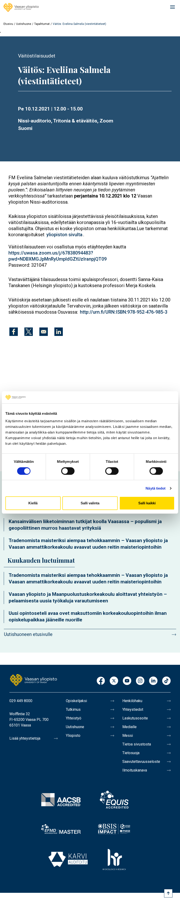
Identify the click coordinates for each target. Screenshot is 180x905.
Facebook (101, 681)
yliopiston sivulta (64, 234)
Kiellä (33, 503)
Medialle (129, 727)
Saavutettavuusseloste (141, 761)
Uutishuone (23, 24)
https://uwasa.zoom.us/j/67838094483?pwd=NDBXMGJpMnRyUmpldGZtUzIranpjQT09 (57, 256)
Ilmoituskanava (134, 770)
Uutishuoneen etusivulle (28, 634)
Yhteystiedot (132, 709)
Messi (127, 735)
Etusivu (8, 24)
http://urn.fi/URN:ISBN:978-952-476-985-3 (123, 312)
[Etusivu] (21, 7)
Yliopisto (73, 735)
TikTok (166, 681)
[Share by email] (43, 331)
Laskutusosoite (135, 718)
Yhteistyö (73, 718)
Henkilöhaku (132, 701)
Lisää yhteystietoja (24, 738)
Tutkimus (73, 709)
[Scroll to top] (168, 893)
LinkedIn (153, 681)
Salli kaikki (147, 503)
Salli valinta (90, 503)
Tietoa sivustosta (136, 744)
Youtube (127, 681)
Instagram (140, 681)
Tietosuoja (130, 753)
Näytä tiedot (155, 488)
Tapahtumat (42, 24)
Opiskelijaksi (76, 701)
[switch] (68, 471)
